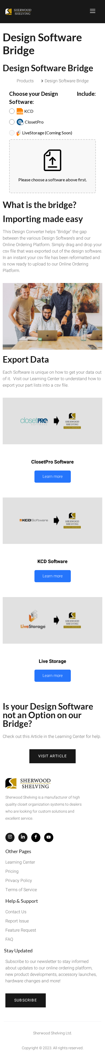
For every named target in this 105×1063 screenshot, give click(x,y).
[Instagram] (10, 837)
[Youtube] (48, 837)
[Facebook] (35, 837)
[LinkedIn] (22, 837)
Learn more (53, 476)
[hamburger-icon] (93, 11)
